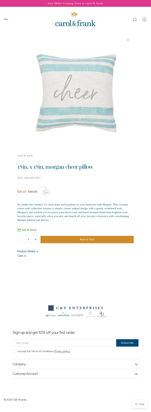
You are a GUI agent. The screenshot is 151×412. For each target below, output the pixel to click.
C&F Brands (20, 399)
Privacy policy (62, 351)
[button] (6, 19)
